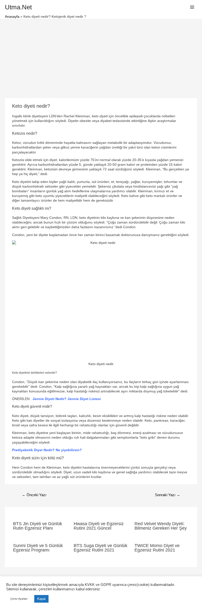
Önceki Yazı (34, 495)
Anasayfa (12, 16)
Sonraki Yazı (167, 495)
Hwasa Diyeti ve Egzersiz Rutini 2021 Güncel (99, 526)
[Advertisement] (101, 56)
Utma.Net (18, 7)
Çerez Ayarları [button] (19, 598)
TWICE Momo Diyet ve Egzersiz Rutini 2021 (157, 547)
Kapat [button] (41, 599)
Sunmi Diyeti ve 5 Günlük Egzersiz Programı (38, 547)
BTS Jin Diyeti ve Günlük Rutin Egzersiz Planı (37, 526)
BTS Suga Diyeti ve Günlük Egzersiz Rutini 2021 (100, 547)
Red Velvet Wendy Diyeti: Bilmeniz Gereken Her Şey (161, 526)
